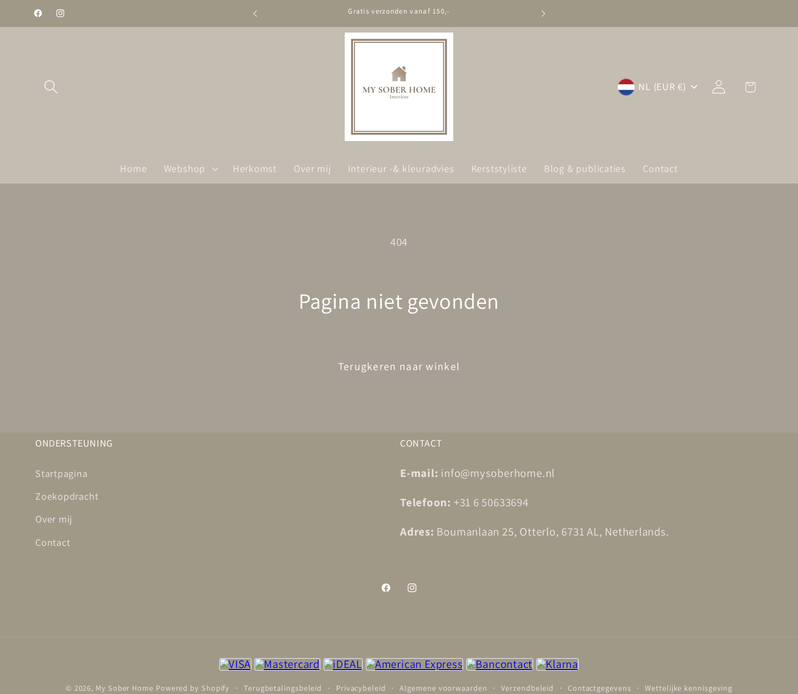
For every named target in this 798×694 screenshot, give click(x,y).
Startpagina (61, 472)
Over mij (53, 518)
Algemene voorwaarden (443, 687)
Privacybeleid (361, 687)
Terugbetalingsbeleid (283, 687)
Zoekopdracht (66, 495)
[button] (50, 87)
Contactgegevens (599, 687)
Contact (52, 541)
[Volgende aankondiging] (543, 13)
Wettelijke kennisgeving (688, 687)
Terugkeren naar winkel (399, 366)
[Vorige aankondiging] (255, 13)
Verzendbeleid (527, 687)
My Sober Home (125, 687)
